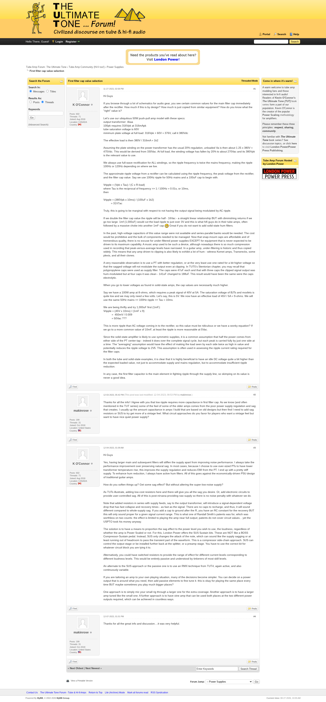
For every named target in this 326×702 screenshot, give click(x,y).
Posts (36, 102)
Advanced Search (38, 124)
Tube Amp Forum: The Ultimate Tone (46, 67)
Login (59, 41)
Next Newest (92, 668)
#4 (254, 616)
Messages (39, 91)
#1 (254, 89)
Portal (266, 34)
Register (71, 41)
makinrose (81, 410)
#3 (254, 448)
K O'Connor (81, 104)
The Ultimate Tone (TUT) (276, 101)
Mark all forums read (137, 692)
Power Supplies (115, 67)
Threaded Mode (249, 81)
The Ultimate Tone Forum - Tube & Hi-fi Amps (63, 692)
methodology (278, 115)
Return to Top (95, 692)
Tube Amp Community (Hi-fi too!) (87, 67)
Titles (53, 91)
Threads (49, 102)
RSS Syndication (159, 692)
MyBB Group (63, 698)
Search (281, 34)
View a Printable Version (82, 681)
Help (296, 34)
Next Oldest (76, 668)
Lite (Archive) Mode (115, 692)
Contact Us (32, 692)
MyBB (40, 698)
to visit (279, 147)
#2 (254, 395)
